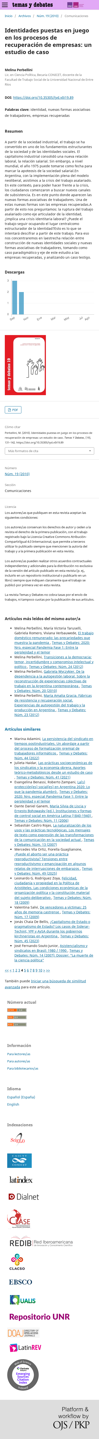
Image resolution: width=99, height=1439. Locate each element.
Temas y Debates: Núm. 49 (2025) (53, 871)
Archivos (25, 16)
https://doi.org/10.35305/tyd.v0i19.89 (43, 97)
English (13, 1104)
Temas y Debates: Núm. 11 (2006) (41, 820)
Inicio (8, 16)
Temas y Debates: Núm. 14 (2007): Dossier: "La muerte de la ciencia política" (53, 955)
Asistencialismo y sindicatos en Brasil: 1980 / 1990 (50, 948)
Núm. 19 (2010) (48, 16)
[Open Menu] (5, 5)
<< (7, 970)
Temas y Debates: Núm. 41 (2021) (43, 777)
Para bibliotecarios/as (22, 1068)
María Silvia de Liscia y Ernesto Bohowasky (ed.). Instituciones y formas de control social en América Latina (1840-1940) (53, 811)
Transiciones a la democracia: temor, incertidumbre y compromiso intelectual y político (53, 662)
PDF (15, 410)
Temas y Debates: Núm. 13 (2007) (54, 842)
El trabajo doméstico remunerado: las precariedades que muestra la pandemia (53, 638)
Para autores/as (18, 1061)
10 (40, 970)
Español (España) (21, 1097)
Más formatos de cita (23, 451)
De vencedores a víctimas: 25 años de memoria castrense (50, 909)
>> (48, 970)
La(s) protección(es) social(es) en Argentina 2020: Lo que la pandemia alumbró (52, 787)
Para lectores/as (18, 1054)
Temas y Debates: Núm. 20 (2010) (53, 688)
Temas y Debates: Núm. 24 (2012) (56, 666)
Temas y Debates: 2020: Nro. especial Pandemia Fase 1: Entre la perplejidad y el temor (52, 647)
